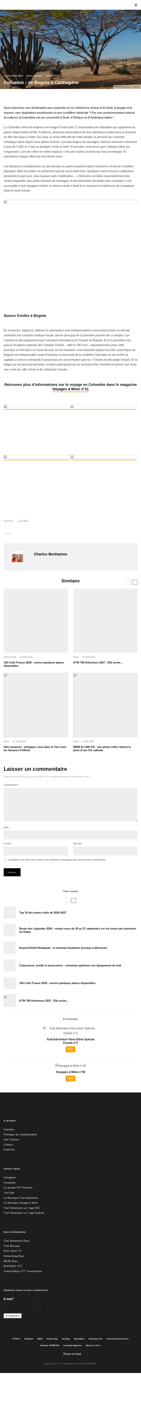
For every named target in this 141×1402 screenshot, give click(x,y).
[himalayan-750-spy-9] (10, 948)
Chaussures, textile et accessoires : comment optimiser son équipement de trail (70, 965)
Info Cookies (11, 1139)
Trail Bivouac (12, 1246)
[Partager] (22, 533)
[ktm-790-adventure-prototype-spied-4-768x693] (105, 621)
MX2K (40, 1339)
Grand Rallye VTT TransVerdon (23, 1271)
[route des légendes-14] (10, 930)
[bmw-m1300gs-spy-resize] (105, 705)
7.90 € (70, 1078)
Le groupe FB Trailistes (18, 1187)
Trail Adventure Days (17, 1240)
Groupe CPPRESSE (86, 1363)
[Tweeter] (32, 533)
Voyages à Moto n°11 (70, 389)
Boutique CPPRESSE (50, 1345)
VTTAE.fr (16, 1339)
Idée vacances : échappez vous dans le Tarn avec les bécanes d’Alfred (35, 748)
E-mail (8, 843)
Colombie (23, 521)
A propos (9, 1129)
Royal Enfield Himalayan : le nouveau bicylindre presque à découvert (63, 947)
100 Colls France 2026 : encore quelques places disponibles (34, 664)
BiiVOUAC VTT (13, 1266)
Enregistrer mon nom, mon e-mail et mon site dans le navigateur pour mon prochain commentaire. (57, 860)
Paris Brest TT (13, 1251)
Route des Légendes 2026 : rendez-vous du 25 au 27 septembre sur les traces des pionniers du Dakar (77, 930)
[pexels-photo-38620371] (10, 965)
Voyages (38, 75)
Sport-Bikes (79, 1339)
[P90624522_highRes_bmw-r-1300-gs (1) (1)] (10, 913)
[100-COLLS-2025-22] (36, 621)
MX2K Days (11, 1261)
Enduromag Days (14, 1256)
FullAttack (28, 1339)
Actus (29, 75)
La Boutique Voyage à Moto (21, 1202)
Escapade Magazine (73, 1345)
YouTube (9, 1192)
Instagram (10, 1177)
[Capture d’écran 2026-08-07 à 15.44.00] (36, 705)
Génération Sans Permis (118, 1339)
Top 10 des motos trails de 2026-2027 (42, 912)
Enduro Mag (52, 1339)
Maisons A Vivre (93, 1345)
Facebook (10, 1182)
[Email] (51, 533)
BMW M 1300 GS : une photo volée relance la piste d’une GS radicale (102, 748)
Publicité (9, 1149)
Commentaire (11, 785)
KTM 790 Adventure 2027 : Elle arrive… (98, 662)
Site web (77, 843)
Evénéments (10, 657)
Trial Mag (66, 1339)
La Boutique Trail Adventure (21, 1197)
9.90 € (70, 1049)
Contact (8, 1144)
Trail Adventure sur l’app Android (24, 1213)
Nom (7, 827)
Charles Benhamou (13, 75)
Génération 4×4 (95, 1339)
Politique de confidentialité (20, 1134)
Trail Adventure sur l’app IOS (22, 1207)
